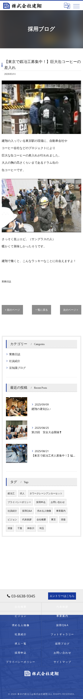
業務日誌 (6, 281)
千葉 (19, 528)
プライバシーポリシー (19, 502)
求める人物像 (44, 510)
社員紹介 (14, 361)
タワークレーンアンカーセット (46, 493)
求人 (22, 493)
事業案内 (61, 510)
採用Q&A (27, 510)
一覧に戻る (41, 310)
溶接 (63, 519)
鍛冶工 (11, 493)
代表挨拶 (26, 519)
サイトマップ (62, 661)
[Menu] (76, 5)
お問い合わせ (58, 502)
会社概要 (41, 519)
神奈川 (30, 528)
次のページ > (70, 310)
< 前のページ (12, 310)
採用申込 (41, 502)
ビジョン (12, 519)
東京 (53, 519)
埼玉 (41, 528)
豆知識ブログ (17, 368)
